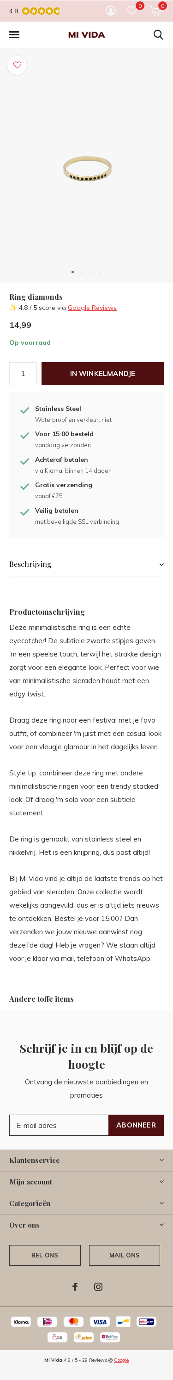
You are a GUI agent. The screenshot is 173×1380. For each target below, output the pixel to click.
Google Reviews (92, 307)
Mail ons (124, 1255)
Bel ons (44, 1255)
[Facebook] (75, 1287)
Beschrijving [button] (30, 564)
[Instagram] (98, 1287)
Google (121, 1360)
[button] (14, 35)
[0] (155, 11)
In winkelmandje (103, 373)
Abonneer (136, 1125)
